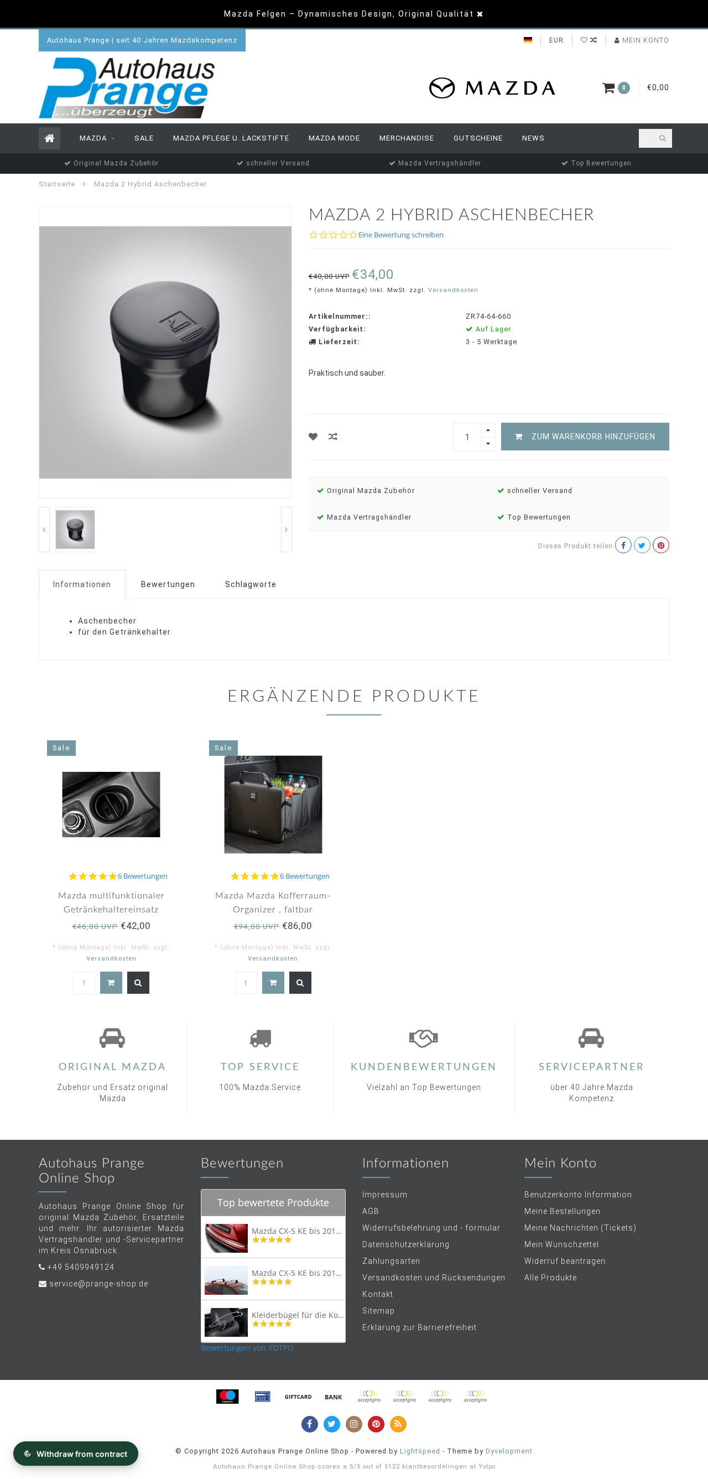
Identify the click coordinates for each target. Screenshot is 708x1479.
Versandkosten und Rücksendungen (434, 1277)
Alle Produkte (550, 1277)
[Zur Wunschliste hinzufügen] (313, 437)
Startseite (57, 184)
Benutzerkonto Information (578, 1194)
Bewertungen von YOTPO (247, 1347)
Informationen (82, 584)
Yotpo (487, 1467)
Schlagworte (251, 584)
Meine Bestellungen (562, 1211)
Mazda (93, 138)
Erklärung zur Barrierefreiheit (419, 1327)
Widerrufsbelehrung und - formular (431, 1227)
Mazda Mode (334, 138)
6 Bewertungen (143, 876)
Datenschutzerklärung (406, 1244)
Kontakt (377, 1294)
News (533, 138)
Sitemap (378, 1310)
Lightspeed (420, 1451)
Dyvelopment (509, 1451)
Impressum (385, 1194)
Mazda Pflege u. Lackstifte (231, 138)
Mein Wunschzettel (561, 1244)
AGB (370, 1211)
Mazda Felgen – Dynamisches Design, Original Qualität (349, 13)
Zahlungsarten (391, 1261)
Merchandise (406, 138)
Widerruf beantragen (565, 1261)
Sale (144, 138)
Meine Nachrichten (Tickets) (580, 1227)
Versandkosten (453, 290)
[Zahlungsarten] (227, 1396)
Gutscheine (478, 138)
